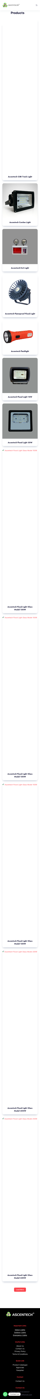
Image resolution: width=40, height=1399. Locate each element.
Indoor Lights (20, 1330)
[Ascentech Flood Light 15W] (20, 375)
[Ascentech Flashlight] (20, 333)
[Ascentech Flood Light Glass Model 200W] (20, 1027)
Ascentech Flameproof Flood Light (20, 313)
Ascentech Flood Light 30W (20, 442)
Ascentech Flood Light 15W (20, 397)
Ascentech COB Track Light (20, 176)
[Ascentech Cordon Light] (20, 200)
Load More (20, 1290)
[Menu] (37, 5)
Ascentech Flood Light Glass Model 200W (20, 1109)
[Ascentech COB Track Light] (20, 96)
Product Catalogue (20, 1365)
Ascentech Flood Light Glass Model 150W (20, 608)
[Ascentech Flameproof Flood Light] (20, 292)
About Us (20, 1346)
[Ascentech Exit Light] (20, 246)
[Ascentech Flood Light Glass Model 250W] (20, 1194)
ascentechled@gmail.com (22, 1395)
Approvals (20, 1367)
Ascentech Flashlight (20, 351)
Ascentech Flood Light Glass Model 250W (20, 1276)
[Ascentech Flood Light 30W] (20, 421)
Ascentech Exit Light (20, 268)
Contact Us (20, 1349)
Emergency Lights (20, 1335)
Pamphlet (20, 1370)
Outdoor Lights (20, 1332)
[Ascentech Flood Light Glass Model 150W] (20, 526)
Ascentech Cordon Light (20, 222)
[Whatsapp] (5, 1394)
